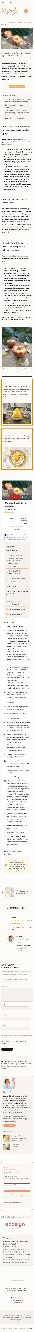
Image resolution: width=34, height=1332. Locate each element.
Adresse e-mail (7, 1015)
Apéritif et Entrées (9, 1241)
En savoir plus (9, 1125)
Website (4, 1025)
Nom (3, 1005)
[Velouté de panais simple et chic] (9, 892)
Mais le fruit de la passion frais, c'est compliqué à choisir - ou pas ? (17, 112)
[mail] (11, 2)
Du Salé (5, 1244)
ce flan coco (7, 441)
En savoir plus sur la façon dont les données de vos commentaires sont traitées (16, 1066)
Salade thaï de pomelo (19, 1144)
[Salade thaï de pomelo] (6, 1146)
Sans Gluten (23, 1255)
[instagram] (3, 2)
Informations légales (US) (17, 1320)
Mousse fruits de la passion (14, 118)
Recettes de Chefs (9, 1255)
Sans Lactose (7, 1257)
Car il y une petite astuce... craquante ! (14, 106)
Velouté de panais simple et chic (22, 892)
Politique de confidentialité (11, 1317)
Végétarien (7, 1262)
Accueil (3, 22)
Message (4, 986)
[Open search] (26, 11)
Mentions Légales (26, 1317)
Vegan (24, 1260)
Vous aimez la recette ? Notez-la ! (14, 979)
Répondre (29, 920)
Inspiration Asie (8, 1247)
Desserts (22, 1241)
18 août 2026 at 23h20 (18, 920)
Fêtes (13, 1244)
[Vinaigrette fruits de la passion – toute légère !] (6, 1138)
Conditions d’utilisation (23, 1315)
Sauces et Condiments (10, 1260)
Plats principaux (8, 1252)
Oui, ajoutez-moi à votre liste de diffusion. (14, 1043)
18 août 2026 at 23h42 (22, 940)
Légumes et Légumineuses (12, 1249)
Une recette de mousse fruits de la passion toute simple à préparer (17, 100)
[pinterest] (7, 2)
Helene (19, 937)
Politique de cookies (9, 1315)
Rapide (20, 1252)
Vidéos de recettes (20, 1262)
